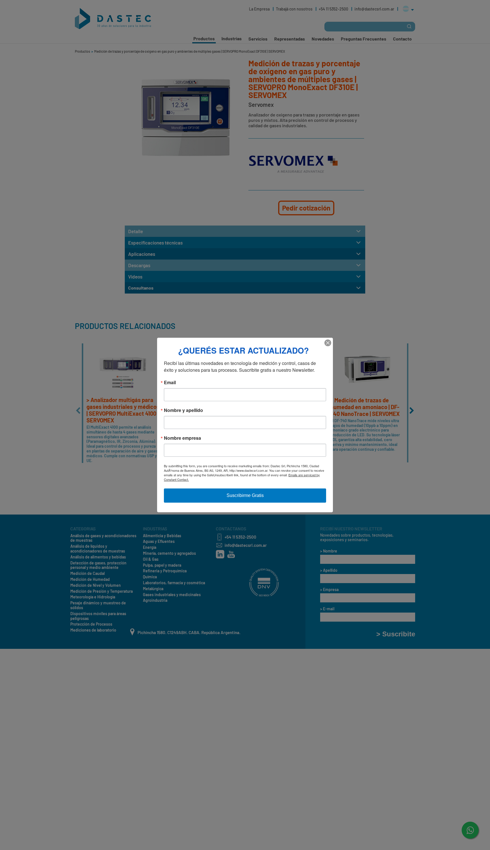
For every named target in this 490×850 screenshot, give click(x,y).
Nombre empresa (182, 438)
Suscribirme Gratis (245, 495)
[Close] (327, 342)
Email (170, 382)
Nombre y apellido (183, 410)
